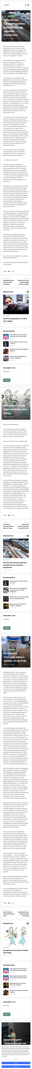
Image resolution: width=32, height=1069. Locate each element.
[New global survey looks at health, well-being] (16, 936)
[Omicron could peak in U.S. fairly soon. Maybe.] (16, 304)
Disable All (16, 1066)
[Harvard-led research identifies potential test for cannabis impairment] (16, 548)
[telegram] (13, 271)
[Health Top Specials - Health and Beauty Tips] (6, 5)
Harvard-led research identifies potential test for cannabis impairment (15, 565)
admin (4, 323)
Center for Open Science (14, 491)
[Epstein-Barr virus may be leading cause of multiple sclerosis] (6, 599)
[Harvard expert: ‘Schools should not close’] (6, 344)
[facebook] (8, 271)
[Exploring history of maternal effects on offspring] (6, 606)
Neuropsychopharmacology (18, 70)
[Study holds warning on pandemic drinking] (6, 351)
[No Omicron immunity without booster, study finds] (6, 358)
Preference (16, 1059)
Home (5, 16)
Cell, (4, 685)
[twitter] (10, 271)
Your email (6, 371)
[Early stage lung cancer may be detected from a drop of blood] (6, 337)
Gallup (27, 489)
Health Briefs (11, 16)
